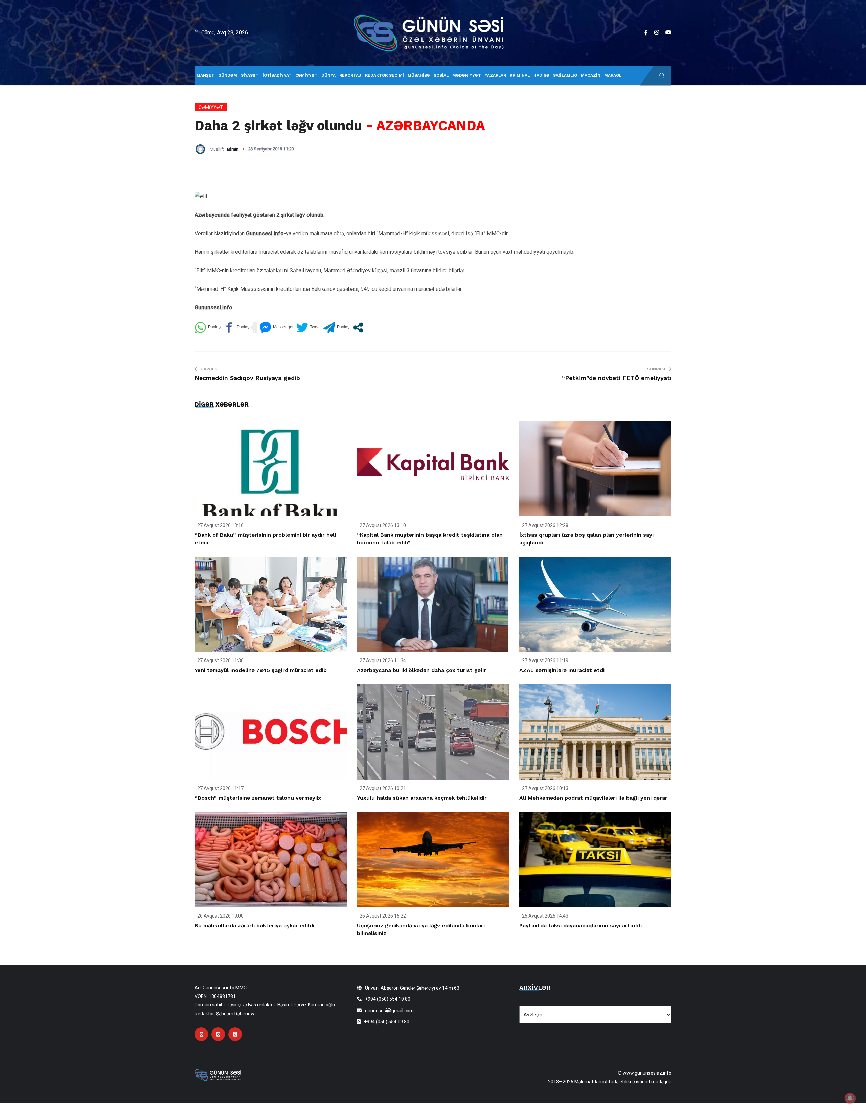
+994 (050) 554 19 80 (387, 999)
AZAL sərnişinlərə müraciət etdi (562, 670)
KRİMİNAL (520, 75)
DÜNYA (328, 75)
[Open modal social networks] (358, 327)
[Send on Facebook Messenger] (276, 327)
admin (232, 149)
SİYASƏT (250, 75)
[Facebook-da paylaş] (236, 327)
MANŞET (205, 75)
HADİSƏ (541, 75)
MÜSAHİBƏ (419, 75)
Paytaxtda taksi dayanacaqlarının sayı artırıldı (580, 925)
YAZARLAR (495, 75)
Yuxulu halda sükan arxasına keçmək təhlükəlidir (422, 798)
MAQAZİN (590, 75)
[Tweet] (308, 327)
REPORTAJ (350, 75)
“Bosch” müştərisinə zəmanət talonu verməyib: (258, 798)
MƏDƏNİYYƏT (466, 75)
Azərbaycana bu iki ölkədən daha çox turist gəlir (421, 670)
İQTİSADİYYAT (277, 75)
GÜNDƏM (227, 75)
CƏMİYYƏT (306, 75)
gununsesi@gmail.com (389, 1010)
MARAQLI (613, 75)
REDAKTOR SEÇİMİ (384, 75)
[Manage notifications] (850, 1098)
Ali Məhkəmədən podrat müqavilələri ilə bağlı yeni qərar (593, 798)
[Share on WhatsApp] (208, 327)
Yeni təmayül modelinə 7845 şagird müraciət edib (261, 670)
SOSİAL (441, 75)
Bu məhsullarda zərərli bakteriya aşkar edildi (254, 925)
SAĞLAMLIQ (565, 75)
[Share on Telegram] (336, 327)
